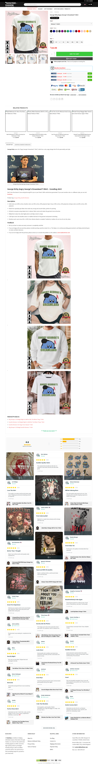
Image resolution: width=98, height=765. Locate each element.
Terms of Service (32, 746)
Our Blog (52, 738)
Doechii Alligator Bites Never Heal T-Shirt (51, 689)
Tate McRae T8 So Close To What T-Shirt (22, 668)
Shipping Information (55, 744)
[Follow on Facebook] (84, 1)
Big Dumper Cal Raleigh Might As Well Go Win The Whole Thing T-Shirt (26, 419)
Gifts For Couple (59, 9)
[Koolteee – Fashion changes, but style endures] (12, 4)
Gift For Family (48, 9)
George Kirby (73, 94)
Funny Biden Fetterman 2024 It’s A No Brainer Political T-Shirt (38, 135)
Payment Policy (54, 746)
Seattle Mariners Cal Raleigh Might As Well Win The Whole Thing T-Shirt (26, 422)
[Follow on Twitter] (87, 1)
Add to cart (74, 54)
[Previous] (8, 32)
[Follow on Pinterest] (90, 1)
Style (51, 21)
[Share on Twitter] (54, 99)
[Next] (45, 32)
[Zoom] (7, 51)
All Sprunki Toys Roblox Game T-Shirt (80, 663)
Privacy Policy (31, 744)
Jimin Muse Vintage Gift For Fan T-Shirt (51, 528)
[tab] (9, 144)
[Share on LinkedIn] (62, 99)
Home (51, 12)
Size (51, 38)
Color (51, 28)
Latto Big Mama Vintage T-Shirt (78, 611)
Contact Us (53, 741)
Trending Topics (31, 9)
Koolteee (9, 194)
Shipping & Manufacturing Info (22, 144)
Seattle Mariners (82, 94)
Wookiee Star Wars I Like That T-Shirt (50, 717)
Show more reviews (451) (49, 728)
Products (67, 9)
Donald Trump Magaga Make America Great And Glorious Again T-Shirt (82, 135)
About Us (30, 738)
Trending (56, 12)
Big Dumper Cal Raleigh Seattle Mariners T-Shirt (21, 427)
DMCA (51, 749)
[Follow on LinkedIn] (91, 1)
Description (9, 144)
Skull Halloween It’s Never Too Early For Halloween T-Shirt (16, 135)
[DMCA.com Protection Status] (41, 760)
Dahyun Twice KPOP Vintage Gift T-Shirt (51, 581)
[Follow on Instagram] (86, 1)
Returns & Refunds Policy (34, 741)
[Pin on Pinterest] (59, 99)
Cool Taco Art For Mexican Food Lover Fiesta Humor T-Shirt (60, 135)
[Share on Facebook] (51, 99)
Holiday (40, 9)
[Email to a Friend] (57, 99)
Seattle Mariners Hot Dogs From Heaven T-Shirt (21, 425)
